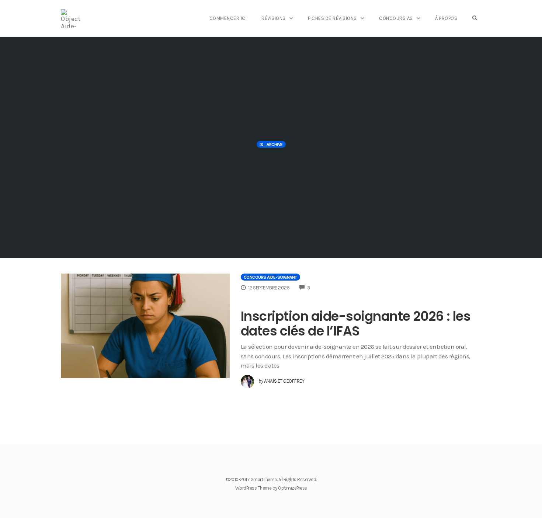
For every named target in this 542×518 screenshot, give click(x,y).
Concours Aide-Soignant (270, 277)
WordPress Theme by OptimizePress (271, 488)
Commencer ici (228, 18)
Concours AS (396, 18)
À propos (446, 18)
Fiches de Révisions (332, 18)
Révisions (273, 18)
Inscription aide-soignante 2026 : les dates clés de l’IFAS (356, 323)
